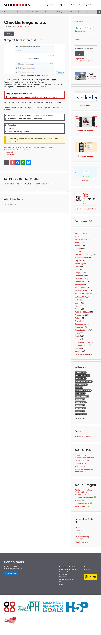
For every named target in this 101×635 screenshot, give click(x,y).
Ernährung (79, 264)
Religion (78, 318)
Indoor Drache (80, 463)
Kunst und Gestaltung (83, 294)
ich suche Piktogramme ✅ (85, 497)
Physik (77, 309)
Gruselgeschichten (82, 466)
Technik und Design (82, 342)
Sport (77, 339)
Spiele (77, 336)
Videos (77, 351)
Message (80, 399)
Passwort (78, 40)
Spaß (77, 333)
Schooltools (79, 327)
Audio (77, 236)
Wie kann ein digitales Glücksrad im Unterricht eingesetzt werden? (84, 492)
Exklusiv (47, 12)
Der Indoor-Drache (82, 460)
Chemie (78, 248)
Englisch (16, 147)
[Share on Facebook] (17, 162)
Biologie (78, 246)
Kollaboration (42, 147)
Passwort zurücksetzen (84, 61)
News (77, 306)
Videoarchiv (80, 414)
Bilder (77, 242)
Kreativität (21, 150)
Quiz (78, 387)
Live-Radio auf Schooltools (85, 209)
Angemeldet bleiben (84, 48)
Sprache (79, 411)
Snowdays (10, 154)
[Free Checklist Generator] (34, 94)
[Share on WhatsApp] (23, 162)
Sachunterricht (80, 324)
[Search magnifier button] (99, 12)
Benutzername (80, 31)
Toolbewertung (82, 542)
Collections (7, 12)
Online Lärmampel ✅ (83, 503)
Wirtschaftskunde (82, 354)
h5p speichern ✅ (82, 506)
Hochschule (24, 147)
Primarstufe (79, 315)
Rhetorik (78, 321)
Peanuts (79, 531)
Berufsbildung (80, 239)
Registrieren (79, 59)
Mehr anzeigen (80, 418)
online (83, 437)
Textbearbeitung (81, 345)
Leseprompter (81, 534)
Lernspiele (80, 408)
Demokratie (91, 78)
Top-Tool (78, 348)
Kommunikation (81, 291)
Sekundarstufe (53, 147)
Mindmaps (80, 528)
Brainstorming (11, 150)
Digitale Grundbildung (83, 255)
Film (76, 270)
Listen (28, 150)
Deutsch (9, 147)
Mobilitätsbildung (81, 300)
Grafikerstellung (81, 396)
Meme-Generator (83, 12)
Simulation (80, 378)
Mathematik (79, 297)
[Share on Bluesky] (28, 162)
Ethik (77, 267)
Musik (77, 303)
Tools (18, 12)
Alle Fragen (59, 12)
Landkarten (80, 402)
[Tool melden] (12, 162)
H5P (70, 12)
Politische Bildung (82, 312)
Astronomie (79, 233)
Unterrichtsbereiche (32, 12)
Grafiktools (79, 279)
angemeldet (17, 184)
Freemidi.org (10, 152)
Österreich (85, 203)
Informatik (33, 147)
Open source (81, 384)
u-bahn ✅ (79, 500)
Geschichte (79, 276)
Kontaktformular (11, 573)
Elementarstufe (81, 258)
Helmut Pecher (23, 27)
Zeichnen (80, 405)
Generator (80, 393)
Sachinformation (82, 375)
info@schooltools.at (16, 568)
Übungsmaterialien (83, 390)
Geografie (79, 273)
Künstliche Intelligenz (83, 381)
